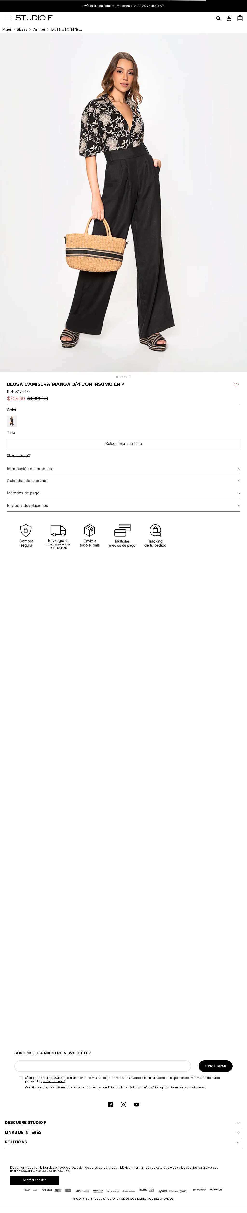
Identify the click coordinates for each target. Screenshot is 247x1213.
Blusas (22, 29)
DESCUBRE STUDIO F (25, 1122)
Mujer (6, 29)
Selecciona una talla (123, 443)
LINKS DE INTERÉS (23, 1132)
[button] (117, 377)
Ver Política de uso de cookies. (48, 1171)
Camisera (39, 29)
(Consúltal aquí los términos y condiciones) (175, 1087)
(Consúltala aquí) (53, 1081)
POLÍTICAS (16, 1142)
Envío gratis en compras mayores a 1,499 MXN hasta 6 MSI (123, 5)
